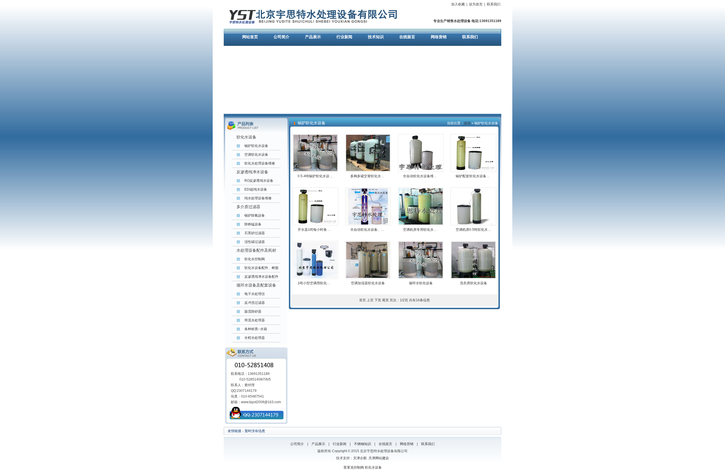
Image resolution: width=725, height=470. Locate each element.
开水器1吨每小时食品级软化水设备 (324, 230)
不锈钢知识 (362, 444)
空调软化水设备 (256, 155)
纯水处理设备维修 (258, 198)
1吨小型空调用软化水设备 (317, 283)
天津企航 (360, 458)
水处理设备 (462, 21)
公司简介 (281, 37)
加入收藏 (458, 4)
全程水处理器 (254, 338)
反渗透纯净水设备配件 (261, 277)
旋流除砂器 (252, 311)
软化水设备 (373, 467)
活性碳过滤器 (254, 242)
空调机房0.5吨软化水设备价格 (478, 230)
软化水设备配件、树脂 (261, 268)
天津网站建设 (378, 458)
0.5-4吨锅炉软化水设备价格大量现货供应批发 (332, 176)
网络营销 (439, 37)
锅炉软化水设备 (256, 146)
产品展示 (313, 37)
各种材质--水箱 (255, 329)
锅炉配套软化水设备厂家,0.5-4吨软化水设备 (489, 176)
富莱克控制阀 (354, 467)
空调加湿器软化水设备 (368, 283)
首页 (467, 123)
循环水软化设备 (421, 283)
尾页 (385, 300)
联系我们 (493, 4)
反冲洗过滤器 (254, 303)
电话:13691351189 (486, 21)
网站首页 (250, 37)
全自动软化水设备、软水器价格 (374, 230)
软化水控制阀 (254, 259)
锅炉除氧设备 (254, 215)
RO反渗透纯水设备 (258, 181)
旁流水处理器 (254, 320)
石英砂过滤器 (254, 233)
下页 (377, 300)
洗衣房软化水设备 (473, 283)
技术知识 (376, 37)
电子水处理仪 (254, 294)
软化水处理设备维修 (259, 163)
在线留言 (407, 37)
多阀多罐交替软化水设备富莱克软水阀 (379, 176)
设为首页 (476, 4)
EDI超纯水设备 (255, 189)
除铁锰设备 (252, 224)
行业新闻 (344, 37)
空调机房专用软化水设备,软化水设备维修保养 (437, 230)
